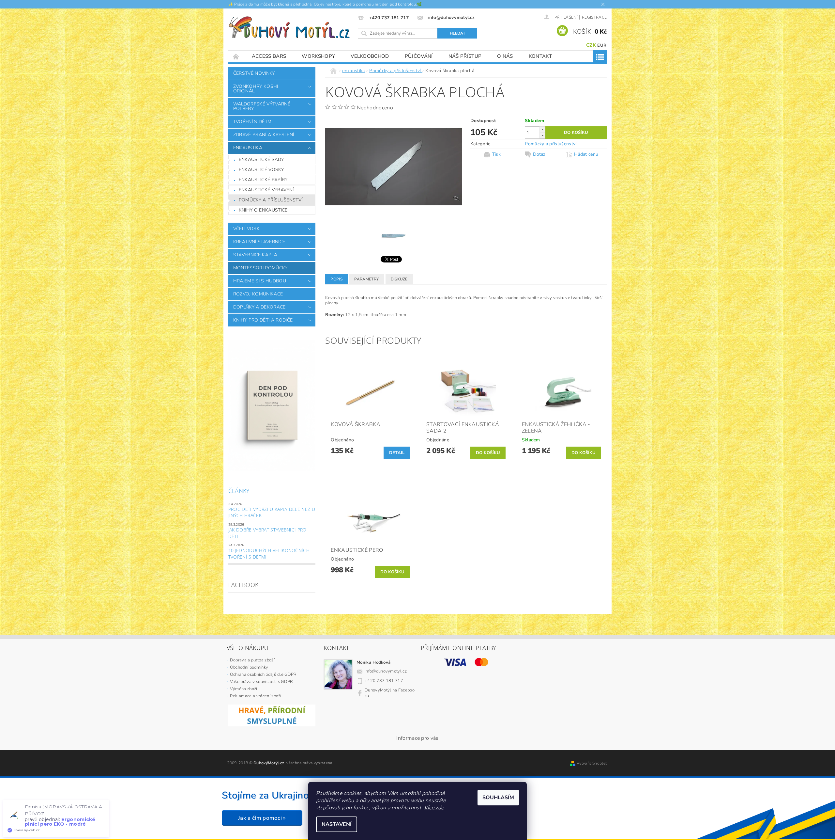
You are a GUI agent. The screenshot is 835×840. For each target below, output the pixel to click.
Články (239, 491)
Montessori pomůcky (260, 268)
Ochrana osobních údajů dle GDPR (263, 674)
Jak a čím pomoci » (262, 818)
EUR (601, 45)
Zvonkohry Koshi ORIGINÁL (255, 88)
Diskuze (399, 279)
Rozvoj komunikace (258, 294)
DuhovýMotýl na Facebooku (390, 693)
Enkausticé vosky (261, 169)
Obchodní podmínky (249, 667)
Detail (397, 453)
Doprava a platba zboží (252, 660)
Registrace (594, 17)
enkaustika (247, 148)
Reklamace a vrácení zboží (255, 696)
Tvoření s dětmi (253, 122)
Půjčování (419, 56)
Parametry (366, 279)
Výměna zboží (243, 689)
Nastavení (337, 824)
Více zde (434, 807)
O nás (505, 56)
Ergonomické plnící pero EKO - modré (60, 821)
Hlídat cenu (586, 154)
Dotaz (539, 154)
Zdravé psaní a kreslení (263, 135)
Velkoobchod (370, 56)
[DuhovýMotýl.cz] (289, 27)
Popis (336, 279)
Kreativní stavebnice (259, 242)
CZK (591, 45)
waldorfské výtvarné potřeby (261, 106)
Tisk (496, 154)
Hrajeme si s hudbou (259, 281)
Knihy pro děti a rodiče (263, 320)
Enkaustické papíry (263, 180)
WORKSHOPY (318, 56)
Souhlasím (498, 797)
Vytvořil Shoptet (592, 763)
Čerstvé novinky (254, 73)
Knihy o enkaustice (263, 210)
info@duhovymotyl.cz (386, 671)
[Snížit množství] (542, 135)
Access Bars (269, 56)
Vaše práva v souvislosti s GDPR (261, 682)
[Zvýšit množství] (542, 129)
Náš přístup (465, 56)
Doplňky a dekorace (259, 307)
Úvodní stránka (236, 56)
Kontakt (540, 56)
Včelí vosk (246, 229)
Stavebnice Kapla (255, 255)
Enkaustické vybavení (266, 190)
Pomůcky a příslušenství (270, 200)
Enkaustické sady (261, 159)
